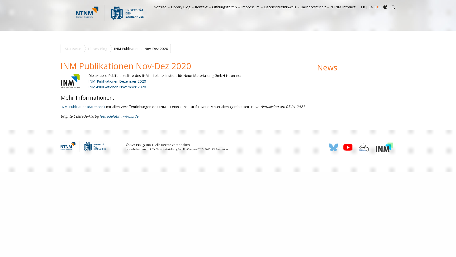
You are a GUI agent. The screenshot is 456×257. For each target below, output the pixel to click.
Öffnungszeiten (224, 7)
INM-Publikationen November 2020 (117, 86)
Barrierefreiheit (313, 7)
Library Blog (180, 7)
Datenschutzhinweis (280, 7)
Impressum (250, 7)
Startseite (73, 48)
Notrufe (160, 7)
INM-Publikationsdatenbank (83, 106)
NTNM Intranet (343, 7)
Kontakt (201, 7)
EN (371, 7)
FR (363, 7)
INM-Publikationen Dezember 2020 (117, 81)
